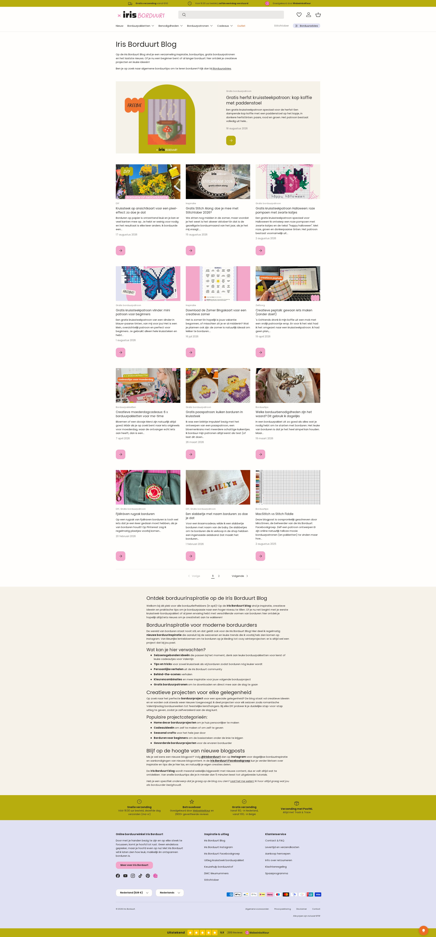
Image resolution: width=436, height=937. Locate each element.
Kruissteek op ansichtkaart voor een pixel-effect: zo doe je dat (146, 210)
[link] (194, 576)
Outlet (241, 26)
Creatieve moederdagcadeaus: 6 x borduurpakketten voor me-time (142, 414)
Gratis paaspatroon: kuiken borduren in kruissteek (214, 414)
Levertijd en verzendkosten (282, 847)
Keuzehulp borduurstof (218, 866)
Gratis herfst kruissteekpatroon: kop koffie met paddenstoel (269, 100)
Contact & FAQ (274, 840)
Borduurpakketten (138, 26)
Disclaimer (301, 909)
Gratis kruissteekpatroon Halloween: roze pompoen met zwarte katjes (285, 210)
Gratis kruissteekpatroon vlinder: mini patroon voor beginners (143, 312)
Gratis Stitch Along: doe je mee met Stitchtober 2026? (212, 210)
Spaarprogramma (276, 873)
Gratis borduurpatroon (238, 91)
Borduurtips (262, 407)
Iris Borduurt (129, 909)
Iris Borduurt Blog (214, 840)
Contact (316, 909)
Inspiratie (191, 203)
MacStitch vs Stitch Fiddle (274, 514)
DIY (117, 203)
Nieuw (119, 26)
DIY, (118, 509)
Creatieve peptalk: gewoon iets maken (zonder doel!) (284, 312)
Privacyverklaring (282, 909)
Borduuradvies (222, 68)
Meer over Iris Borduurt (134, 865)
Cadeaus (223, 26)
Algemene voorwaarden (257, 909)
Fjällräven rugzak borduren (135, 514)
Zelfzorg (260, 305)
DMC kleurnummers (216, 873)
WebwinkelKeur (201, 810)
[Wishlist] (299, 14)
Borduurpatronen (198, 26)
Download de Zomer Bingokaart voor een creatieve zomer (216, 312)
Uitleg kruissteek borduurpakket (224, 860)
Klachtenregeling (276, 866)
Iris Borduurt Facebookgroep (222, 853)
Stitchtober (281, 25)
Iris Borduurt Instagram (218, 847)
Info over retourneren (278, 860)
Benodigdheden (169, 26)
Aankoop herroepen (277, 853)
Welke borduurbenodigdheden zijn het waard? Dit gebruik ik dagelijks (284, 414)
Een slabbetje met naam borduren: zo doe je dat (217, 516)
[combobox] (231, 15)
